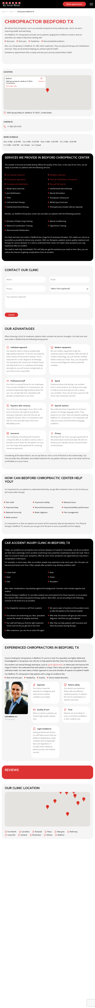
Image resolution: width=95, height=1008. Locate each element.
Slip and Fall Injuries (58, 184)
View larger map (11, 86)
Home (4, 12)
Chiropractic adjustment (16, 179)
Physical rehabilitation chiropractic (63, 179)
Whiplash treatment (58, 175)
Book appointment (74, 4)
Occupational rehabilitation (17, 184)
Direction (41, 81)
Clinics (12, 12)
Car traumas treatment (16, 175)
